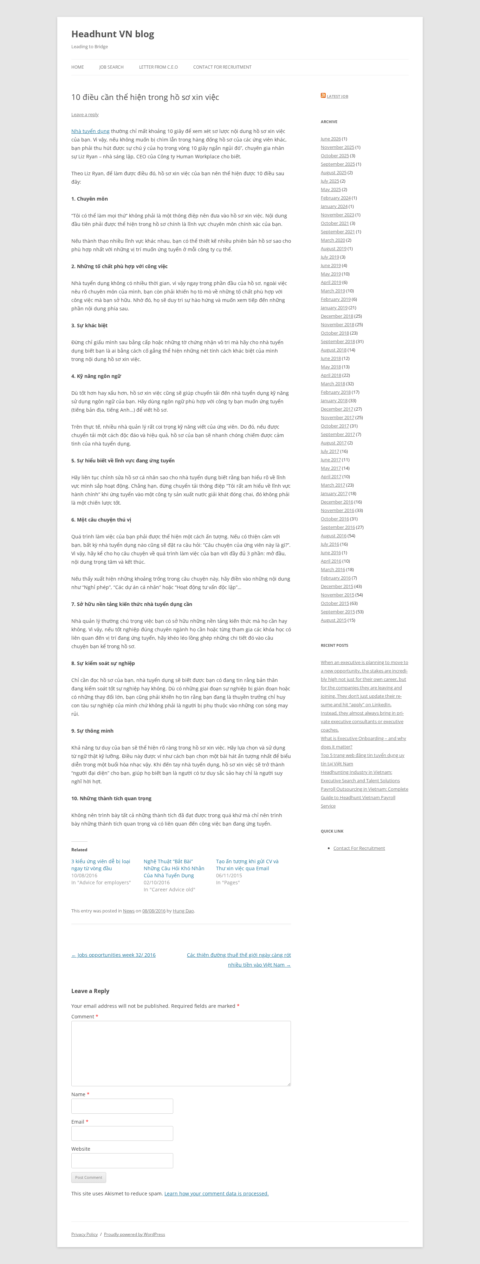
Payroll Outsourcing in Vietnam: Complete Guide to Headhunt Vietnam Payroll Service (364, 797)
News (129, 911)
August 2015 (333, 620)
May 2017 (331, 468)
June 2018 (331, 358)
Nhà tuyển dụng (90, 131)
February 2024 (336, 198)
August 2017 (333, 443)
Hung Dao (183, 911)
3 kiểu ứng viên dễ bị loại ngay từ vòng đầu (100, 865)
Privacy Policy (84, 1234)
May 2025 (331, 189)
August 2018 (333, 350)
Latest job (337, 96)
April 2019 (331, 282)
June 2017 (331, 459)
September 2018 (338, 341)
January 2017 (334, 493)
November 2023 (337, 214)
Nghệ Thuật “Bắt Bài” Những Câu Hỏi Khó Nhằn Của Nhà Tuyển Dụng (174, 868)
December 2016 (337, 502)
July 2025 (330, 181)
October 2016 (335, 519)
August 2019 (333, 248)
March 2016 (333, 569)
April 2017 (331, 476)
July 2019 (330, 257)
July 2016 (330, 544)
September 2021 (338, 231)
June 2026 (331, 138)
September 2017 (338, 434)
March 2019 (333, 290)
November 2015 (337, 595)
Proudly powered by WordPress (134, 1234)
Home (77, 67)
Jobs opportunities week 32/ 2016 (113, 955)
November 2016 (337, 510)
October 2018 (335, 333)
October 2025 (335, 155)
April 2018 (331, 375)
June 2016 (331, 552)
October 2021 (335, 223)
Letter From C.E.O (158, 67)
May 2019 (331, 274)
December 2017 (337, 409)
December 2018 (337, 316)
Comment (84, 1016)
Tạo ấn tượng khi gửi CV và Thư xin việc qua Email (247, 865)
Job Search (111, 67)
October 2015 (335, 603)
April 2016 (331, 561)
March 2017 (333, 485)
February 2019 (336, 299)
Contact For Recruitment (222, 67)
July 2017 (330, 451)
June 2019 (331, 265)
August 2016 (333, 535)
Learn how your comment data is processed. (216, 1193)
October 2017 (335, 426)
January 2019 (334, 307)
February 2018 (336, 392)
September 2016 (338, 527)
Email (80, 1121)
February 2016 (336, 578)
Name (80, 1094)
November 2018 (337, 324)
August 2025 (333, 172)
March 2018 (333, 383)
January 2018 (334, 400)
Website (80, 1148)
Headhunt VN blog (112, 33)
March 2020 (333, 240)
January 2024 (334, 206)
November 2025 (337, 147)
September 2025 (338, 164)
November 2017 (337, 417)
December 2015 (337, 586)
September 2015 (338, 611)
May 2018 (331, 367)
